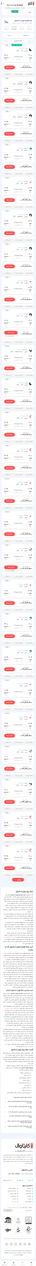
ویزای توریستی (28, 1201)
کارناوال (30, 23)
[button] (18, 1097)
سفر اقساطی (13, 1196)
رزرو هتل (29, 1188)
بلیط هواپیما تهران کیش (6, 1238)
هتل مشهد (26, 1238)
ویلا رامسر (30, 1238)
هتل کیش (21, 1238)
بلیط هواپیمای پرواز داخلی (13, 1008)
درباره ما (29, 1180)
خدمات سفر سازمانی (12, 1191)
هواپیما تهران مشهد (15, 1238)
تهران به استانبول (16, 23)
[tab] (29, 28)
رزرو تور (29, 1199)
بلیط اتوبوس (28, 1193)
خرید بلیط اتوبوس (10, 937)
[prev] (31, 41)
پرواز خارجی (24, 23)
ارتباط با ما (19, 1180)
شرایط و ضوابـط (6, 1180)
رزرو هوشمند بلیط (12, 1188)
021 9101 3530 (14, 1173)
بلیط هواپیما (28, 1191)
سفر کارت (14, 1199)
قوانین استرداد (13, 1193)
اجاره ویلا (29, 1196)
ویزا (25, 924)
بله (14, 11)
